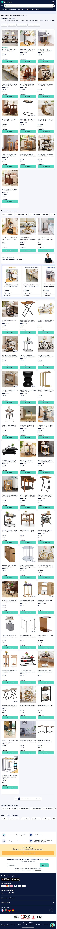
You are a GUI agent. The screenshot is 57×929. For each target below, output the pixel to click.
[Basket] (53, 2)
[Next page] (40, 798)
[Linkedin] (2, 893)
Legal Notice (19, 924)
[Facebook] (6, 893)
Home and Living (8, 15)
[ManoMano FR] (2, 910)
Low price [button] (11, 267)
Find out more (38, 870)
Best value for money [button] (31, 267)
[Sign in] (49, 2)
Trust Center (39, 924)
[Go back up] (51, 910)
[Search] (5, 6)
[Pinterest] (13, 893)
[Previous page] (16, 798)
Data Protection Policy (29, 924)
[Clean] (53, 6)
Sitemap (13, 924)
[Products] (2, 6)
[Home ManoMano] (24, 2)
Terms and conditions (49, 924)
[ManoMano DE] (9, 910)
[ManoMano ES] (13, 910)
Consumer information (28, 927)
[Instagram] (9, 893)
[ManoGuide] (52, 925)
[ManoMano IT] (6, 910)
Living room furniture (17, 15)
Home (2, 15)
